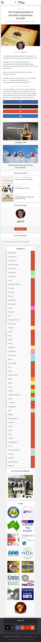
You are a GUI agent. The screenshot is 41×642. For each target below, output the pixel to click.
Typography (11, 639)
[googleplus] (22, 627)
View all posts (20, 229)
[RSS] (32, 627)
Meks (21, 636)
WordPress (34, 636)
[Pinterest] (27, 627)
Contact (31, 639)
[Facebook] (17, 627)
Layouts (18, 639)
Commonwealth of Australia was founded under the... (24, 197)
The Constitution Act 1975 (22, 188)
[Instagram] (7, 627)
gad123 (27, 21)
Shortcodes (24, 639)
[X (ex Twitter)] (12, 627)
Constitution (20, 9)
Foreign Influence (27, 177)
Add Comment (17, 21)
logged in (14, 241)
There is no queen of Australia (24, 179)
